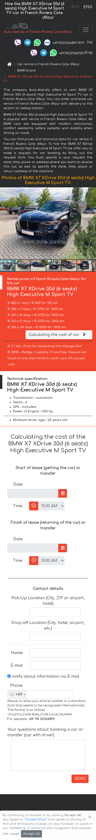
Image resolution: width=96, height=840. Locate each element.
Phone (16, 685)
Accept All (31, 834)
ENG (87, 7)
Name (17, 653)
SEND (80, 779)
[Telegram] (27, 42)
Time (17, 506)
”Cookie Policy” (35, 819)
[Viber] (17, 42)
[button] (23, 266)
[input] (32, 493)
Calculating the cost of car (55, 335)
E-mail (17, 665)
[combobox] (17, 694)
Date (18, 484)
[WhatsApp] (37, 42)
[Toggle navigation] (85, 29)
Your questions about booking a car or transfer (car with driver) (45, 732)
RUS (75, 7)
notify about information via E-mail (44, 676)
